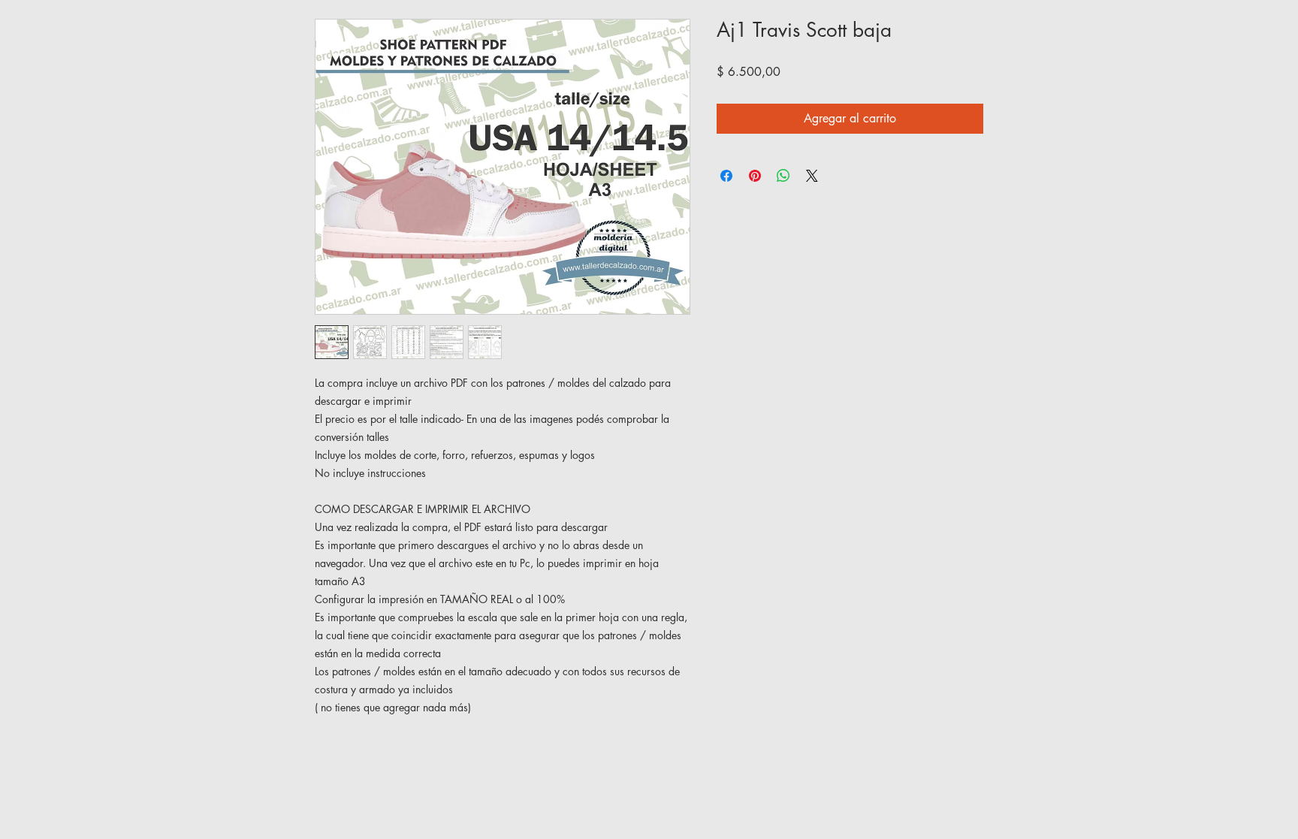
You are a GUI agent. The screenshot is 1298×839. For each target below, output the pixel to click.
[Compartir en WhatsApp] (783, 176)
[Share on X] (812, 176)
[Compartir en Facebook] (726, 176)
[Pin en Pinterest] (755, 176)
